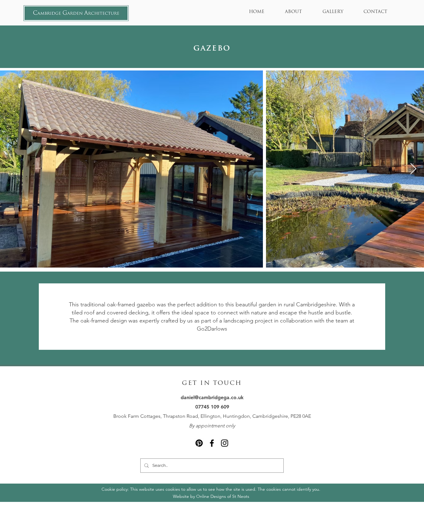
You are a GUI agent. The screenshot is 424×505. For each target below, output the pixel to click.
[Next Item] (413, 169)
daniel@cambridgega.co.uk (212, 397)
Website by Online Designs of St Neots (211, 496)
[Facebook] (212, 443)
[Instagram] (224, 443)
